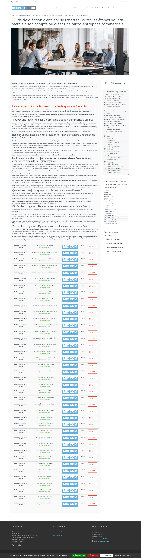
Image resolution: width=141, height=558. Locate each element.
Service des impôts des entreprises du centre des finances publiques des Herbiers (115, 117)
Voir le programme (118, 83)
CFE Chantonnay (109, 140)
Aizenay (106, 190)
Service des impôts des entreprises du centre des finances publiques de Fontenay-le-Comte (115, 110)
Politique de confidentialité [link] (122, 555)
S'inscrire (92, 246)
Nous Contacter (57, 536)
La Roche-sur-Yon (109, 204)
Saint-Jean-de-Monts (110, 221)
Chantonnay (108, 194)
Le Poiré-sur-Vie (109, 206)
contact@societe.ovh (104, 541)
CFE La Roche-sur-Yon (111, 151)
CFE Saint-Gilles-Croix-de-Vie (113, 166)
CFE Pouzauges (109, 162)
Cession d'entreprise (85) (113, 251)
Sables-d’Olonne (109, 215)
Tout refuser (93, 555)
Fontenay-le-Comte (110, 200)
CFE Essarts (108, 145)
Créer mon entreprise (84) (113, 239)
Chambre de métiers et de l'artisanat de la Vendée (113, 97)
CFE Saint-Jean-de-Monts (112, 171)
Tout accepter (80, 555)
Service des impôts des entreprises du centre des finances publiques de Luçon (114, 132)
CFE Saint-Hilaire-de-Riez (112, 168)
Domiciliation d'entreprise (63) (115, 247)
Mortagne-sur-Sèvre (110, 210)
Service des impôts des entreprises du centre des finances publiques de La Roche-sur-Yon (115, 124)
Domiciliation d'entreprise (101, 8)
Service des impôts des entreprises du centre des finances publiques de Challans (115, 102)
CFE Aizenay (108, 136)
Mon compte (112, 2)
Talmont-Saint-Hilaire (110, 223)
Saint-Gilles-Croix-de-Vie (111, 217)
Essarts (106, 198)
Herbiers (106, 202)
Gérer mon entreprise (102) (114, 243)
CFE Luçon (107, 155)
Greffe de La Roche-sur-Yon (113, 94)
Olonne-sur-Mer (109, 212)
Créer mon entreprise (64, 8)
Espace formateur (124, 2)
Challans (106, 192)
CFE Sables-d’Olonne (111, 164)
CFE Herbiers (108, 149)
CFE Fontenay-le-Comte (112, 147)
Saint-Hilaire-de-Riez (110, 219)
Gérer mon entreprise (81, 8)
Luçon (106, 208)
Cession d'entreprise (120, 8)
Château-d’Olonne (109, 196)
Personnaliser (106, 555)
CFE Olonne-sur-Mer (111, 160)
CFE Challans (108, 138)
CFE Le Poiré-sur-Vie (111, 153)
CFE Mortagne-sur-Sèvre (112, 158)
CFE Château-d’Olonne (111, 142)
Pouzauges (107, 214)
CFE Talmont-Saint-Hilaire (112, 173)
